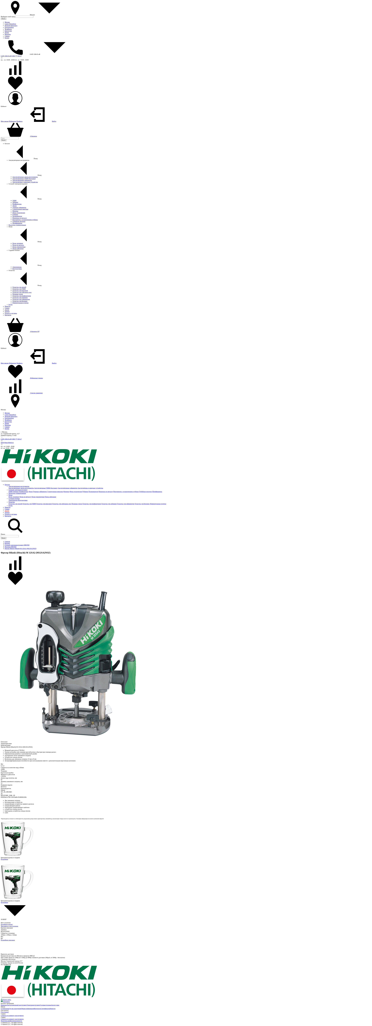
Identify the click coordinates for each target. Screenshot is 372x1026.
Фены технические (18, 213)
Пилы (10, 495)
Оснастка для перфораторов (21, 296)
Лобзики (15, 202)
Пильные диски (17, 294)
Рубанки (15, 214)
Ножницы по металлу (19, 218)
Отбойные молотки (18, 221)
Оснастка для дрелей (19, 287)
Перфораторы (17, 204)
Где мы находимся (15, 1008)
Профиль (19, 121)
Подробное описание (8, 940)
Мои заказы (5, 121)
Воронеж (8, 34)
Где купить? (5, 1012)
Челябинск (8, 29)
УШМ (14, 200)
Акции (7, 310)
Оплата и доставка (11, 313)
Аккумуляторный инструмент (17, 1005)
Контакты (8, 315)
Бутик (10, 304)
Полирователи (17, 216)
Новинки (4, 1005)
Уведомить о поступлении (9, 926)
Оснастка (12, 502)
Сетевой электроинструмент (18, 490)
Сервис (7, 308)
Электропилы (17, 267)
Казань (7, 38)
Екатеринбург (9, 27)
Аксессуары (55, 1005)
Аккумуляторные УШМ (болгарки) (24, 178)
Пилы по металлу (18, 245)
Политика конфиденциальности (11, 1021)
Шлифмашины (17, 223)
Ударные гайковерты (19, 207)
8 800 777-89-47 (16, 56)
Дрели (14, 206)
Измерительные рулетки (20, 303)
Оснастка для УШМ (19, 289)
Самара (7, 36)
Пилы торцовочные (18, 247)
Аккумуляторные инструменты (19, 486)
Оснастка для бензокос (19, 301)
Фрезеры (15, 211)
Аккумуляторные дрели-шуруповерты (25, 177)
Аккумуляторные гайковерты (22, 180)
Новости (7, 306)
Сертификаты (45, 1008)
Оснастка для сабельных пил (21, 292)
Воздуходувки (17, 269)
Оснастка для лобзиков (20, 297)
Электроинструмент (33, 1005)
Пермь (7, 32)
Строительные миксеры (20, 209)
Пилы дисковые (17, 243)
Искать (4, 18)
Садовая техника (14, 498)
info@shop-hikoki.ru (7, 442)
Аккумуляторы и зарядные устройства (25, 182)
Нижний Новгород (11, 25)
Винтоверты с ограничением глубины (25, 220)
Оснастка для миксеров (20, 290)
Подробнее (4, 859)
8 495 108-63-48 (6, 56)
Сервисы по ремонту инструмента (12, 1015)
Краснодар (8, 31)
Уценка (7, 311)
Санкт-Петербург (10, 24)
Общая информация (27, 1008)
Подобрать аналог (7, 924)
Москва (7, 22)
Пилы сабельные (18, 248)
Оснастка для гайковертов (21, 299)
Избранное (12, 121)
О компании (5, 1008)
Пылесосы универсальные (17, 225)
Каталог (7, 484)
